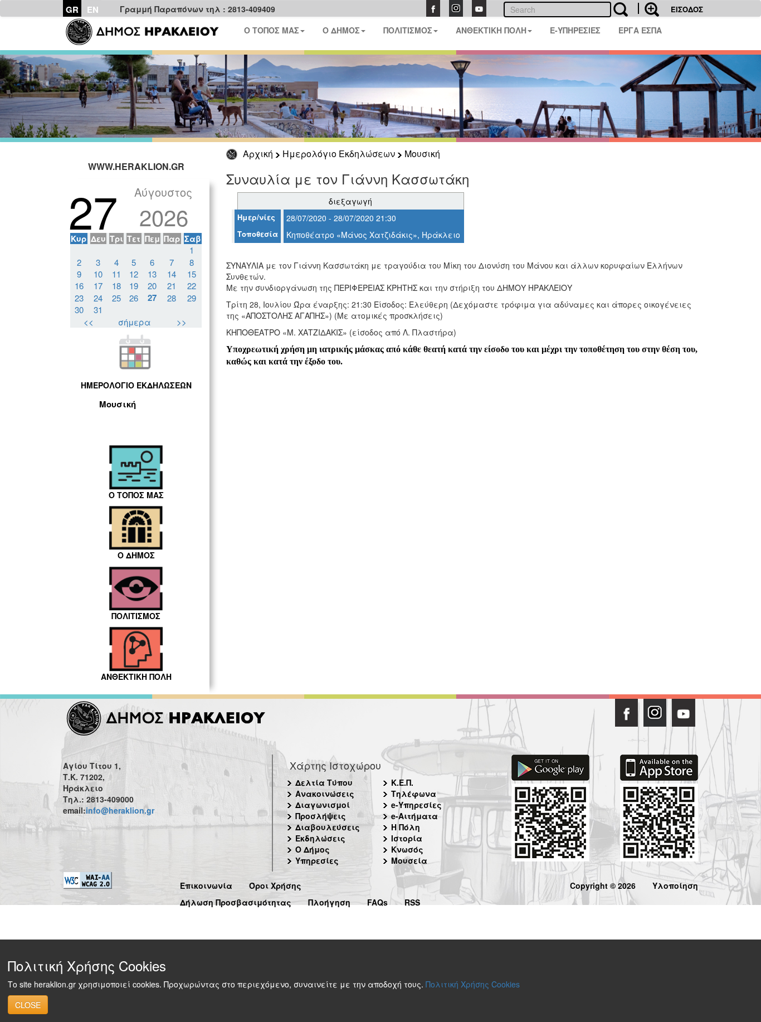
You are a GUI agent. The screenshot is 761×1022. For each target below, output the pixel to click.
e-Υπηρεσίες (416, 804)
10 (98, 274)
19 (133, 285)
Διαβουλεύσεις (327, 827)
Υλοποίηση (675, 884)
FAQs (377, 901)
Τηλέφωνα (413, 793)
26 (133, 298)
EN (93, 9)
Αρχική (258, 153)
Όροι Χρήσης (275, 884)
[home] (149, 33)
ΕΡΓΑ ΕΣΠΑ (640, 30)
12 (133, 274)
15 (191, 274)
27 (152, 297)
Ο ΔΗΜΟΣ (341, 30)
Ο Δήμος (312, 849)
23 (79, 298)
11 (116, 274)
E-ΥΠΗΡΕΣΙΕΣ (575, 30)
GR (72, 9)
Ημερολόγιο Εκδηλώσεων (338, 153)
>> (182, 322)
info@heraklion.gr (120, 810)
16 (79, 285)
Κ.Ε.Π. (402, 782)
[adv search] (648, 8)
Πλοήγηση (329, 901)
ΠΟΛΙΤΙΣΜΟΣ (407, 30)
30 (79, 309)
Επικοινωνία (206, 884)
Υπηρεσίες (317, 860)
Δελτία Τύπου (324, 782)
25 (116, 298)
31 (98, 309)
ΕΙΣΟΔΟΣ (687, 9)
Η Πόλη (405, 827)
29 (191, 298)
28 (171, 298)
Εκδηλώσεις (320, 838)
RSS (412, 901)
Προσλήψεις (320, 815)
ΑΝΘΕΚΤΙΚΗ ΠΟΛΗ (491, 30)
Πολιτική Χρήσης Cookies (473, 984)
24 (98, 298)
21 (171, 285)
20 (152, 285)
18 (116, 285)
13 (152, 274)
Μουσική (422, 153)
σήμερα (134, 322)
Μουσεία (409, 860)
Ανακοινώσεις (324, 793)
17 (98, 285)
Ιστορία (406, 838)
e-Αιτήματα (414, 815)
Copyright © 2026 (603, 884)
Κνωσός (407, 849)
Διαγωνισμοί (322, 804)
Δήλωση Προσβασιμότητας (235, 901)
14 (171, 274)
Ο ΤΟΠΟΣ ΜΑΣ (271, 30)
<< (89, 322)
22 (191, 285)
